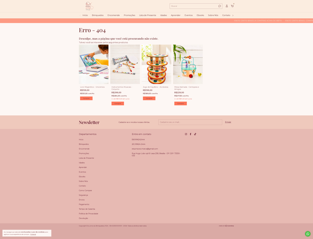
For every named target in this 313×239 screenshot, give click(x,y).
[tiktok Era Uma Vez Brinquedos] (195, 134)
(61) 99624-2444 (138, 144)
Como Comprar (85, 190)
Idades (163, 15)
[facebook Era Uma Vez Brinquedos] (190, 134)
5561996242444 (138, 139)
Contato (226, 15)
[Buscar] (219, 6)
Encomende (114, 15)
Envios (81, 200)
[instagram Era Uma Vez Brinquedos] (186, 134)
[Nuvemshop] (226, 226)
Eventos (189, 15)
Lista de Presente (147, 15)
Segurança (83, 195)
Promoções (129, 15)
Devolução (83, 218)
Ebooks (200, 15)
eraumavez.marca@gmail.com (145, 149)
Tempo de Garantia (87, 209)
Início (85, 15)
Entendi (33, 234)
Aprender (175, 15)
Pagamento (84, 204)
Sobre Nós (213, 15)
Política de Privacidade (88, 214)
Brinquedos (97, 15)
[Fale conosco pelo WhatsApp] (308, 234)
